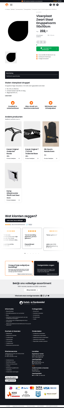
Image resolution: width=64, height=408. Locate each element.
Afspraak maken (11, 377)
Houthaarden (9, 337)
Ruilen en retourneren (11, 364)
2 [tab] (27, 253)
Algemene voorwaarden (18, 406)
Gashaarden (9, 339)
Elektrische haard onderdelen (40, 337)
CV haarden (9, 341)
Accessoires (19, 9)
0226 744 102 (9, 355)
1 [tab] (25, 253)
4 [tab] (33, 253)
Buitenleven (9, 333)
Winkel (13, 9)
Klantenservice (10, 360)
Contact (8, 366)
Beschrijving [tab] (9, 73)
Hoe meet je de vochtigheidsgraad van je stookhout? (16, 321)
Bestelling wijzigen (11, 362)
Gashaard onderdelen (39, 339)
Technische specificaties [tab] (13, 76)
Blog (7, 315)
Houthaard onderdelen (39, 333)
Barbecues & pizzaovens (12, 345)
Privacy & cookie (31, 406)
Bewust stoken (10, 311)
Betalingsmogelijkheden (12, 368)
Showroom (36, 311)
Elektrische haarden (11, 335)
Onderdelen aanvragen (12, 372)
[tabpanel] (32, 238)
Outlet (34, 319)
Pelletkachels (9, 343)
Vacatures (9, 370)
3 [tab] (30, 253)
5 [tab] (36, 253)
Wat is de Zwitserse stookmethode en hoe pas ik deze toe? (18, 324)
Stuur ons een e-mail (11, 356)
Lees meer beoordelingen (15, 220)
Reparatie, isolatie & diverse (40, 341)
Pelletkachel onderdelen (39, 335)
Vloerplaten (27, 9)
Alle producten (31, 290)
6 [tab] (38, 253)
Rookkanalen (36, 317)
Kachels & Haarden (38, 313)
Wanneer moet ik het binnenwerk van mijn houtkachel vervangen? (17, 318)
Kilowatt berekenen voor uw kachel (15, 313)
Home (8, 9)
